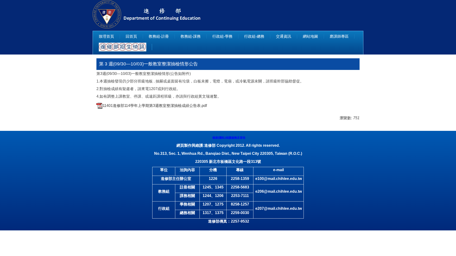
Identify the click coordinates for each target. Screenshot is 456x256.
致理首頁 (106, 36)
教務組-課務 (190, 36)
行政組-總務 (254, 36)
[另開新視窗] (122, 47)
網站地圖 (310, 36)
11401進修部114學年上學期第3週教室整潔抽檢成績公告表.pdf (155, 106)
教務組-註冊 (159, 36)
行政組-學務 (222, 36)
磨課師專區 (339, 36)
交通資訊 (283, 36)
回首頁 (131, 36)
